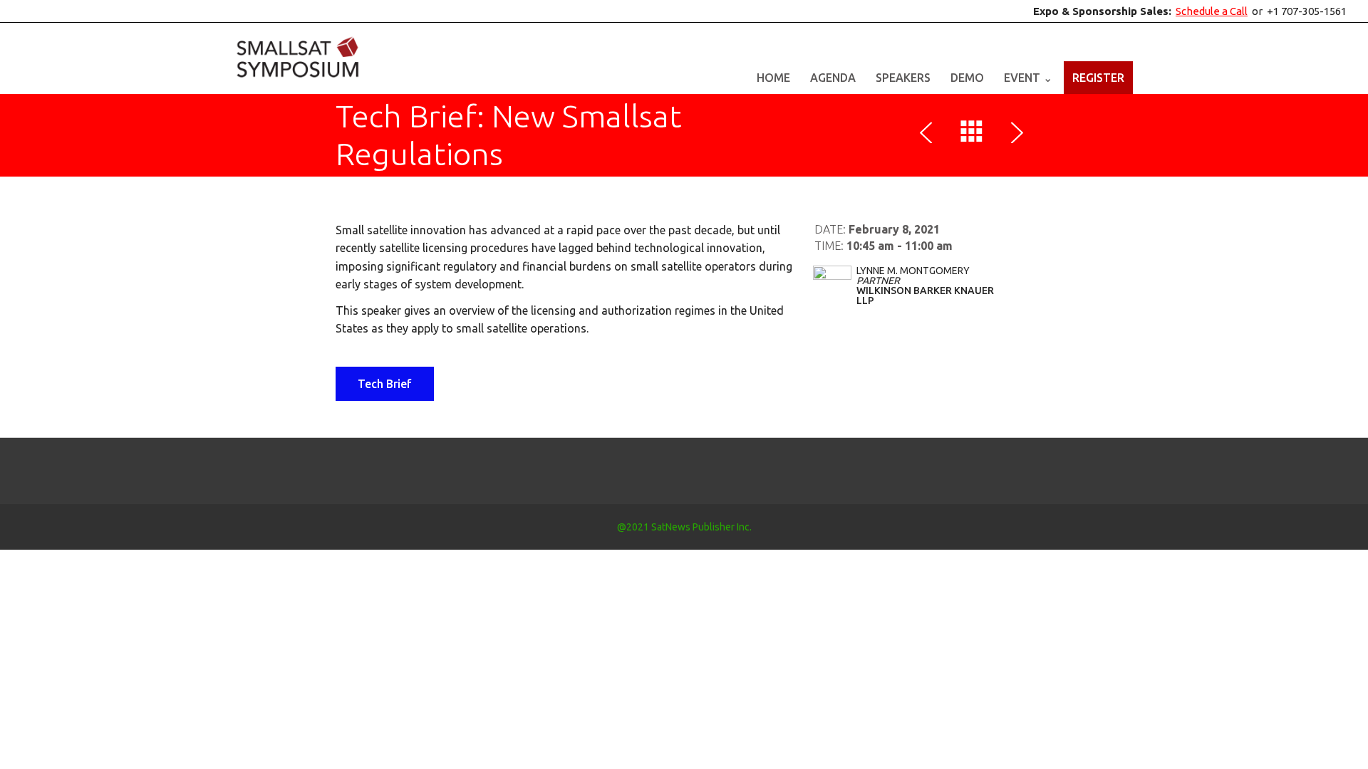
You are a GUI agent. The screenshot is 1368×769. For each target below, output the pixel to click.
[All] (971, 134)
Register (1098, 77)
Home (773, 77)
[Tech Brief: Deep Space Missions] (1014, 134)
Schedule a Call (1212, 11)
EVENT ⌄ (1028, 77)
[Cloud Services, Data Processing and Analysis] (929, 134)
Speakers (903, 77)
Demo (967, 77)
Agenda (833, 77)
